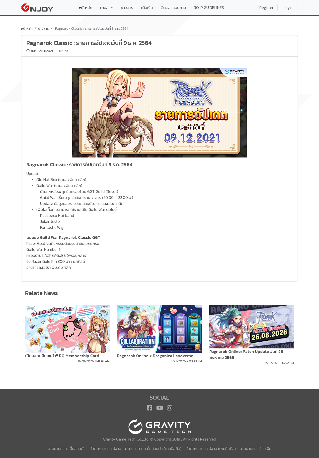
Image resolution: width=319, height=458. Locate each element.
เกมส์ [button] (105, 7)
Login (288, 7)
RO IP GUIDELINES (209, 7)
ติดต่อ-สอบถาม (173, 7)
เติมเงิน (147, 7)
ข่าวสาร (127, 7)
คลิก (81, 179)
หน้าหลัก (87, 7)
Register (266, 7)
